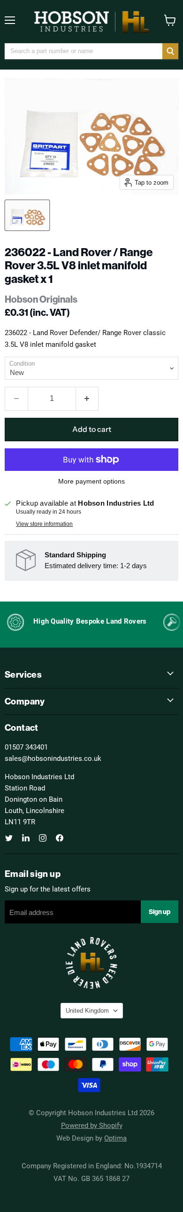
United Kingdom (87, 1010)
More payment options (91, 481)
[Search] (170, 51)
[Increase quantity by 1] (87, 398)
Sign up (159, 911)
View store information (44, 524)
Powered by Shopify (91, 1125)
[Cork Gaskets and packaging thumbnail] (27, 215)
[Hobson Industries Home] (91, 21)
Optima (115, 1137)
